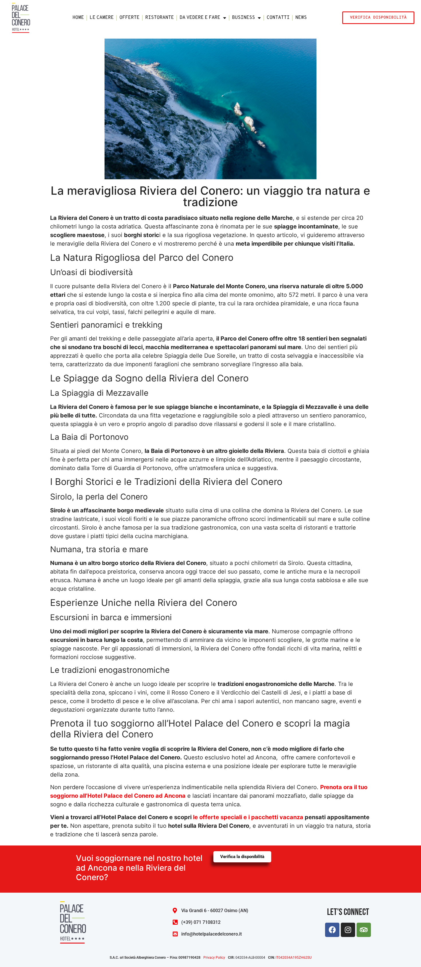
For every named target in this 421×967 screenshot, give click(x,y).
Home (78, 18)
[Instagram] (348, 930)
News (301, 18)
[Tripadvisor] (364, 930)
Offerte (129, 18)
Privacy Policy (214, 958)
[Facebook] (332, 930)
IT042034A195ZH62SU (294, 958)
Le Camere (102, 18)
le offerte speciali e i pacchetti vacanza (248, 817)
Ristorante (159, 18)
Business (243, 18)
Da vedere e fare (200, 18)
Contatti (278, 18)
